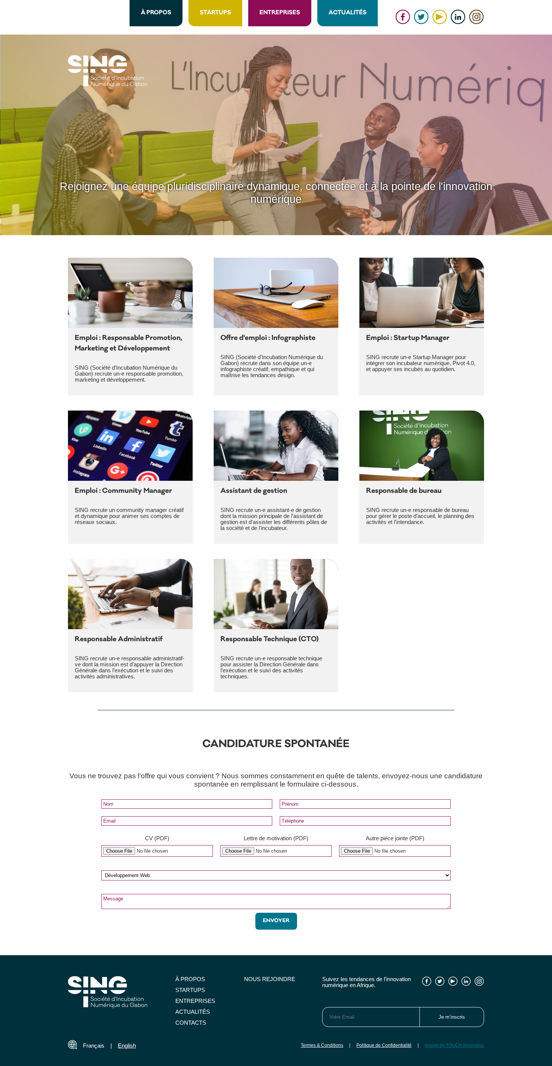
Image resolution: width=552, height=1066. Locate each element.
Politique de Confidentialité (384, 1045)
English (127, 1046)
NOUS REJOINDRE (269, 979)
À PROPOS (156, 13)
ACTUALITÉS (347, 13)
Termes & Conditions (322, 1045)
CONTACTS (190, 1023)
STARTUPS (215, 13)
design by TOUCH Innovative (454, 1045)
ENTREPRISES (279, 13)
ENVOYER (276, 921)
